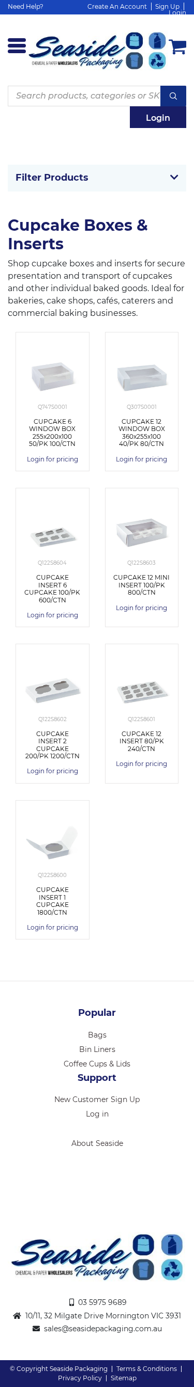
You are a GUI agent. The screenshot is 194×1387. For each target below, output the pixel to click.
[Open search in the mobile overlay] (97, 96)
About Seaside (97, 1143)
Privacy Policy (80, 1378)
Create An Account (117, 6)
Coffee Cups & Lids (97, 1064)
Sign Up (167, 6)
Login (177, 13)
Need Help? (25, 6)
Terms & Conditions (146, 1369)
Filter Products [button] (52, 177)
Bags (97, 1035)
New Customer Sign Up (97, 1099)
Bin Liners (97, 1049)
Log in (97, 1114)
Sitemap (124, 1378)
